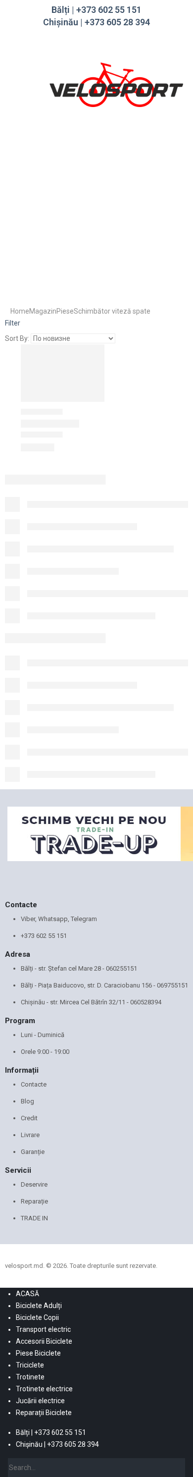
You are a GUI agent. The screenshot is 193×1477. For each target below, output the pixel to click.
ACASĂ (27, 1294)
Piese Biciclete (38, 1353)
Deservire (34, 1184)
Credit (29, 1118)
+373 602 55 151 (44, 935)
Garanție (33, 1151)
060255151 (121, 968)
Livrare (30, 1135)
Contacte (34, 1084)
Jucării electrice (40, 1401)
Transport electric (43, 1329)
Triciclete (30, 1365)
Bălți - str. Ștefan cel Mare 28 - (63, 968)
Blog (27, 1101)
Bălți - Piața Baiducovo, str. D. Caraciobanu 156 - (89, 985)
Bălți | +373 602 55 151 (96, 9)
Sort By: (17, 338)
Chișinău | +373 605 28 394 (96, 22)
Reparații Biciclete (44, 1413)
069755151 (172, 985)
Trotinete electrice (44, 1389)
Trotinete (30, 1377)
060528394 (145, 1002)
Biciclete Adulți (39, 1306)
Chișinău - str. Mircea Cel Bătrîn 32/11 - (75, 1002)
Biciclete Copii (37, 1317)
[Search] (178, 1468)
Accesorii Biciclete (44, 1341)
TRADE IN (34, 1218)
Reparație (34, 1201)
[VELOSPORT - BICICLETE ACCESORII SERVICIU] (116, 83)
